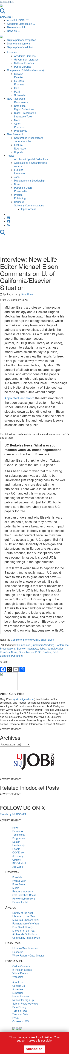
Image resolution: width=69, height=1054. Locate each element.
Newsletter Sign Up (23, 1000)
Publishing (17, 655)
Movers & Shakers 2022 (25, 920)
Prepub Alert (19, 880)
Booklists (17, 877)
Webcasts (17, 977)
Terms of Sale (20, 1014)
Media (15, 888)
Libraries (5, 652)
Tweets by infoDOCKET (13, 814)
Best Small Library (22, 927)
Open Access (26, 652)
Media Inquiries (21, 996)
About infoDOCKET (18, 20)
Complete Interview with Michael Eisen (32, 639)
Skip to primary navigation (21, 40)
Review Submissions (23, 898)
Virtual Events (20, 973)
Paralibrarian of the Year (26, 923)
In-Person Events (22, 969)
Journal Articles (55, 648)
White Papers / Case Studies (28, 955)
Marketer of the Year (23, 930)
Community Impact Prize (26, 937)
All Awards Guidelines (24, 934)
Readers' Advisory (22, 891)
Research (17, 952)
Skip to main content (18, 43)
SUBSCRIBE (7, 2)
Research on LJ (16, 27)
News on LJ (13, 31)
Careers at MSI (20, 1021)
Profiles (47, 652)
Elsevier (21, 648)
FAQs (15, 1017)
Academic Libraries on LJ (21, 23)
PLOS (38, 652)
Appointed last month (19, 398)
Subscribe (18, 993)
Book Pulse (18, 884)
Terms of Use (19, 1010)
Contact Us (18, 985)
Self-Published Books (24, 895)
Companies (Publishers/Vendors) (35, 645)
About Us (17, 982)
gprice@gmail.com (23, 699)
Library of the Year (22, 912)
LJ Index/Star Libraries (25, 948)
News (14, 652)
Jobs (42, 648)
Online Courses (21, 966)
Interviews (32, 648)
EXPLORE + (6, 16)
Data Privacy (19, 1007)
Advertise (17, 989)
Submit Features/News (25, 1003)
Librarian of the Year (23, 916)
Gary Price (27, 294)
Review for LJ (20, 902)
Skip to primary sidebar (20, 47)
